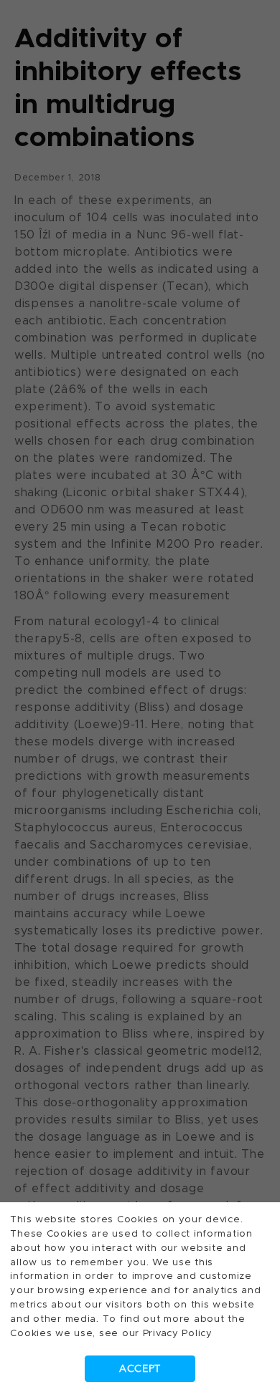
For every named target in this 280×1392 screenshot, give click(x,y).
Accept (140, 1369)
